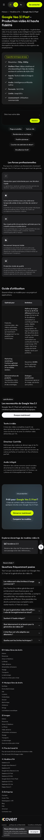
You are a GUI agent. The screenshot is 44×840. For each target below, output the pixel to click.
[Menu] (4, 5)
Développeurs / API (7, 801)
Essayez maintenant (22, 415)
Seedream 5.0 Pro (7, 781)
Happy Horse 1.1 (6, 787)
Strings (4, 708)
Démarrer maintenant (22, 513)
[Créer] (10, 4)
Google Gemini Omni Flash (10, 779)
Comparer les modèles (22, 519)
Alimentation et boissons (9, 667)
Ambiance (5, 705)
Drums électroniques (8, 689)
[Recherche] (15, 4)
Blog (3, 803)
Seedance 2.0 (6, 768)
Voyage (4, 669)
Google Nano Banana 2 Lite (10, 771)
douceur (4, 699)
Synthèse (4, 686)
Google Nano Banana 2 (9, 765)
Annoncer (5, 809)
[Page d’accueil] (9, 819)
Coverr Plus (5, 798)
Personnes (5, 656)
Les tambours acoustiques (9, 710)
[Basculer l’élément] (39, 583)
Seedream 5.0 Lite (7, 784)
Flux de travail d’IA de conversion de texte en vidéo (17, 751)
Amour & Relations (7, 659)
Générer (35, 121)
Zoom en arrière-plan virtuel (10, 678)
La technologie (6, 675)
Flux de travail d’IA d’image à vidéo (12, 754)
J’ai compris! (34, 832)
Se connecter (34, 4)
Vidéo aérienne (6, 664)
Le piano (4, 694)
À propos (4, 795)
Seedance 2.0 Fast (7, 773)
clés (3, 691)
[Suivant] (41, 547)
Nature (4, 653)
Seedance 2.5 (6, 762)
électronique (5, 702)
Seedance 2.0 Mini (7, 776)
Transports (5, 672)
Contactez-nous (6, 811)
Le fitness (4, 661)
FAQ (3, 806)
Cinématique (5, 697)
